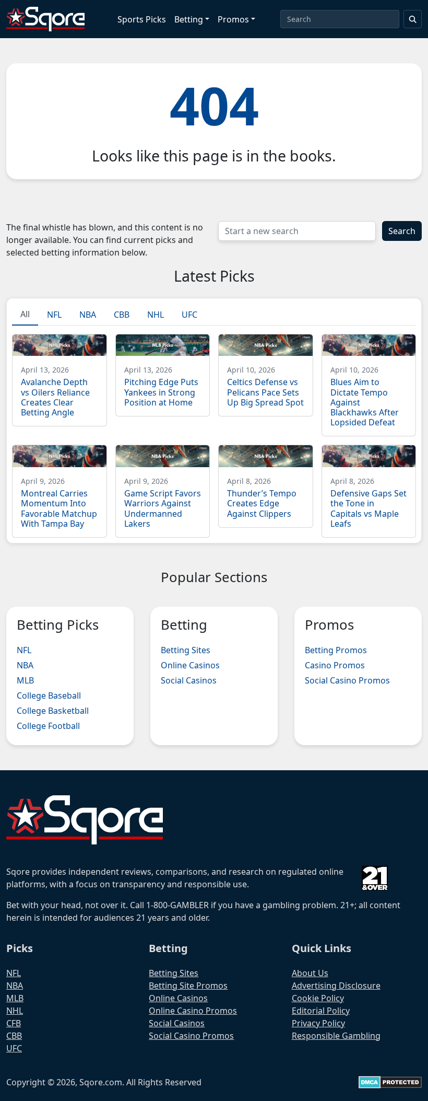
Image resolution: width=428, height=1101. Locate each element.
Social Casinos (189, 680)
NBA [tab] (87, 314)
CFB (13, 1023)
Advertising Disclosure (336, 985)
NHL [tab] (155, 314)
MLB (25, 680)
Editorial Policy (321, 1010)
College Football (48, 726)
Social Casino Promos (347, 680)
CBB (14, 1035)
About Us (310, 973)
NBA (25, 665)
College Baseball (49, 695)
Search (401, 231)
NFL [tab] (54, 314)
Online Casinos (190, 665)
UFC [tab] (189, 314)
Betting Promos (336, 650)
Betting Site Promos (188, 985)
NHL (14, 1010)
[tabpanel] (214, 432)
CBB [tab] (121, 314)
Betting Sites (185, 650)
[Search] (412, 19)
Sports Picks (141, 19)
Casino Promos (335, 665)
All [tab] (25, 314)
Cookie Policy (318, 998)
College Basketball (53, 710)
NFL (24, 650)
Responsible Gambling (336, 1035)
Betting (188, 19)
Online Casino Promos (193, 1010)
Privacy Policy (318, 1023)
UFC (14, 1048)
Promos (233, 19)
